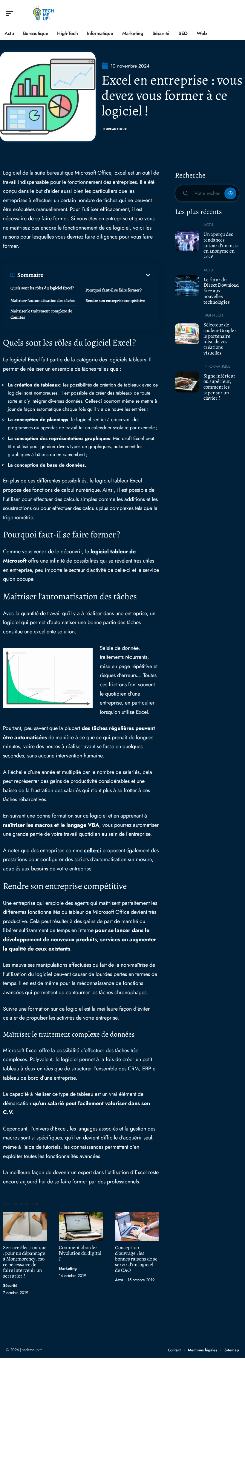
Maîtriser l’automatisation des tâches (42, 300)
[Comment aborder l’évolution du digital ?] (81, 1226)
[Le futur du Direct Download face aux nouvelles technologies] (187, 285)
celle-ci (92, 850)
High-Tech (213, 315)
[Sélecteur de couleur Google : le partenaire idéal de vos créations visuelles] (187, 333)
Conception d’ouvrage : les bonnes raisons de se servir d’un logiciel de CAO (136, 1259)
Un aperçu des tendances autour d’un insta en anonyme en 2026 (221, 245)
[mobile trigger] (11, 13)
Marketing (68, 1268)
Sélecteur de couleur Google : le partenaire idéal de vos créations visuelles (219, 338)
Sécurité (10, 1285)
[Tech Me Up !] (43, 13)
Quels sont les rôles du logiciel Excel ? (42, 288)
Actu (119, 1280)
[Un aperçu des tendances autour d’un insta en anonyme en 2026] (187, 240)
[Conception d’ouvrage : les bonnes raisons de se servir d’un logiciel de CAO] (137, 1226)
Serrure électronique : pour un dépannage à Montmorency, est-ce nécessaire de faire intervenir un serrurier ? (25, 1261)
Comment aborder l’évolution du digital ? (80, 1253)
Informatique (216, 366)
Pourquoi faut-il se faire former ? (113, 290)
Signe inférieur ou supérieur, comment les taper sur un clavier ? (219, 387)
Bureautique (115, 129)
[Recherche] (235, 13)
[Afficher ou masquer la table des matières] (97, 275)
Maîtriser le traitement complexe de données (41, 314)
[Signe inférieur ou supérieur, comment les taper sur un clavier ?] (187, 382)
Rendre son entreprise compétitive (115, 300)
